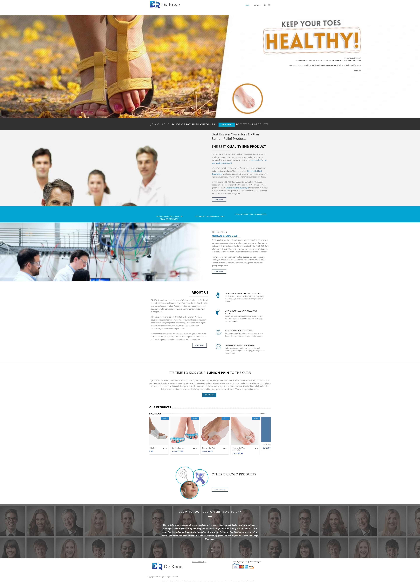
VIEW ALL (263, 414)
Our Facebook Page (199, 562)
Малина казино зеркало (199, 581)
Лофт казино (179, 581)
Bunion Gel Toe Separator (188, 449)
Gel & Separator (219, 444)
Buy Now (257, 5)
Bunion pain (233, 321)
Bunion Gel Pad (158, 448)
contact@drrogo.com (240, 562)
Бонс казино (220, 581)
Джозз (254, 581)
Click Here (227, 124)
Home (247, 5)
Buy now (357, 70)
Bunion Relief (248, 448)
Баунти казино (235, 581)
